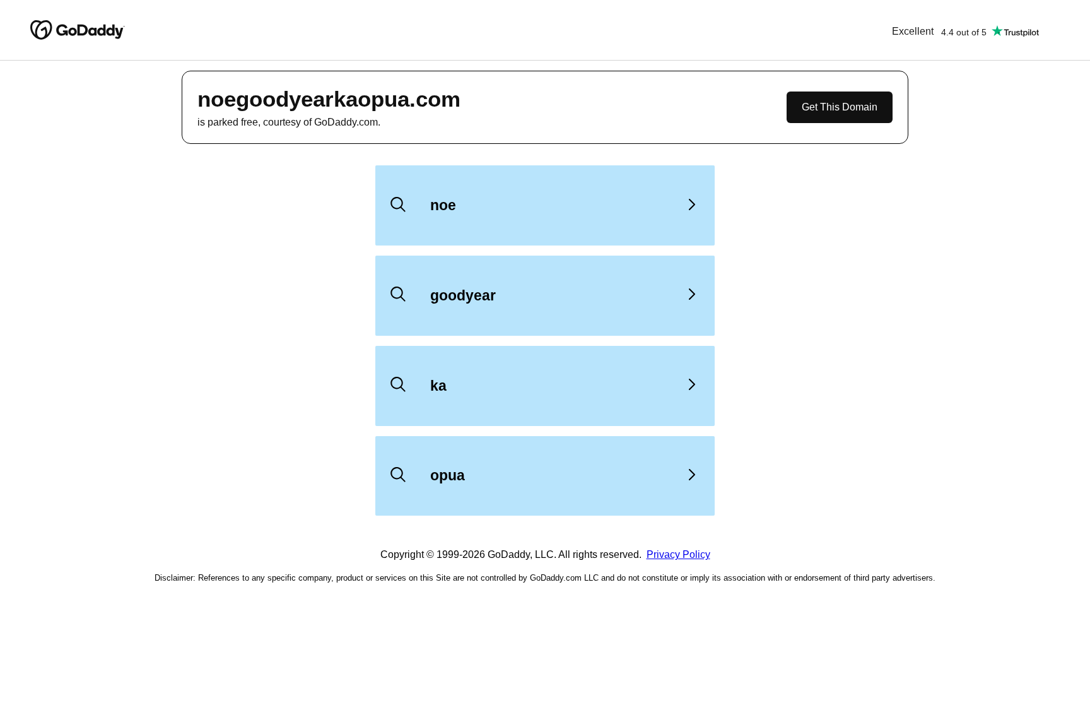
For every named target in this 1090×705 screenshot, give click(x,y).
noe (443, 205)
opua (447, 475)
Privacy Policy (678, 554)
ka (438, 385)
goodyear (463, 295)
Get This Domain (839, 107)
